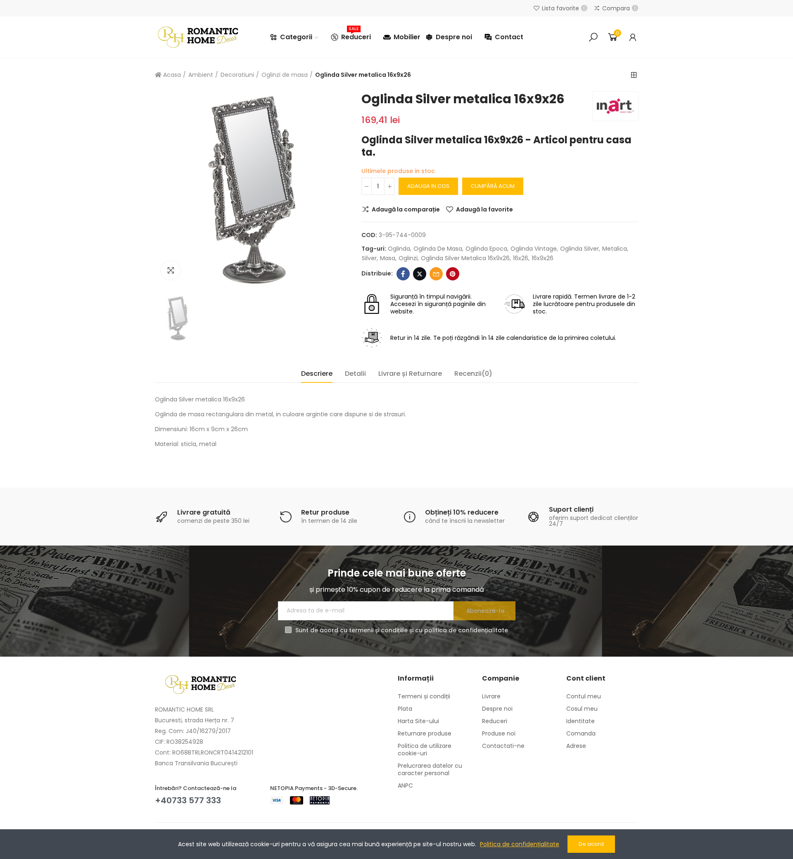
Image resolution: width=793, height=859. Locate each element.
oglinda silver (579, 248)
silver (369, 258)
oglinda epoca (486, 248)
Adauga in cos (428, 186)
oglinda (399, 248)
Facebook (403, 273)
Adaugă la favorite (484, 209)
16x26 (520, 258)
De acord (591, 844)
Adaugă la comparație (406, 209)
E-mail (436, 273)
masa (387, 258)
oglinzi (408, 258)
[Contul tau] (632, 37)
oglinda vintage (533, 248)
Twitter (419, 273)
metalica (614, 248)
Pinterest (452, 273)
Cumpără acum (493, 186)
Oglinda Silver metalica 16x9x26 (465, 258)
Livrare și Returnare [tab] (410, 373)
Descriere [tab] (316, 373)
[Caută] (593, 37)
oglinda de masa (437, 248)
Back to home (634, 75)
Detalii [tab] (355, 373)
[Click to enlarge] (170, 270)
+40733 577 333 (188, 800)
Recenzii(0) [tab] (473, 373)
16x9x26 (542, 258)
